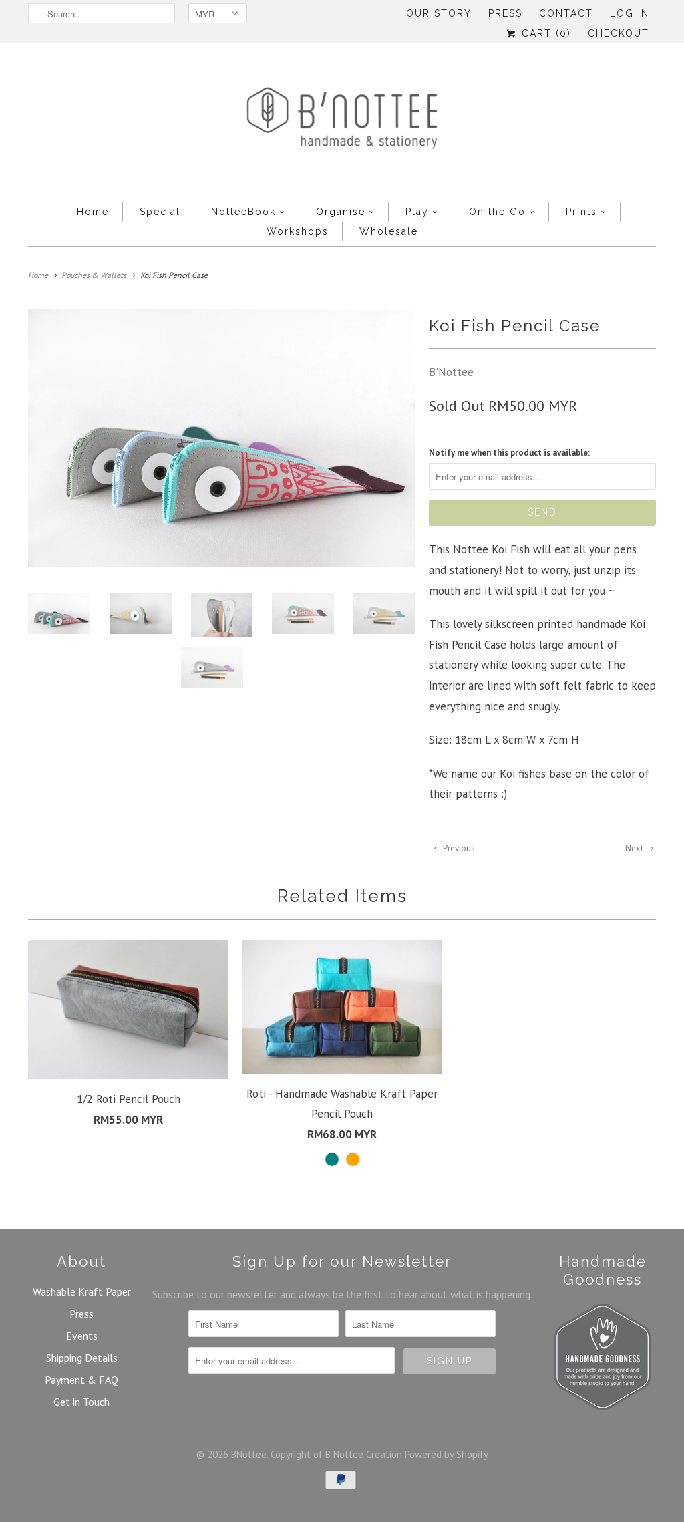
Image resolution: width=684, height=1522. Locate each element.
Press (505, 13)
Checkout (618, 33)
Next (635, 848)
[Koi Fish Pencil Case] (221, 438)
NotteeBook (243, 211)
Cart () (544, 33)
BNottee (249, 1454)
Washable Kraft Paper (82, 1291)
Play (417, 211)
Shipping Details (82, 1357)
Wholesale (388, 231)
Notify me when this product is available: (509, 452)
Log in (629, 13)
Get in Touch (81, 1401)
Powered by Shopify (446, 1454)
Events (82, 1335)
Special (160, 211)
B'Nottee (451, 372)
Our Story (439, 13)
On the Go (497, 211)
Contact (566, 13)
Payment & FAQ (81, 1379)
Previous (458, 848)
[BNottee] (342, 120)
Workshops (298, 231)
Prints (581, 211)
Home (93, 211)
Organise (340, 211)
